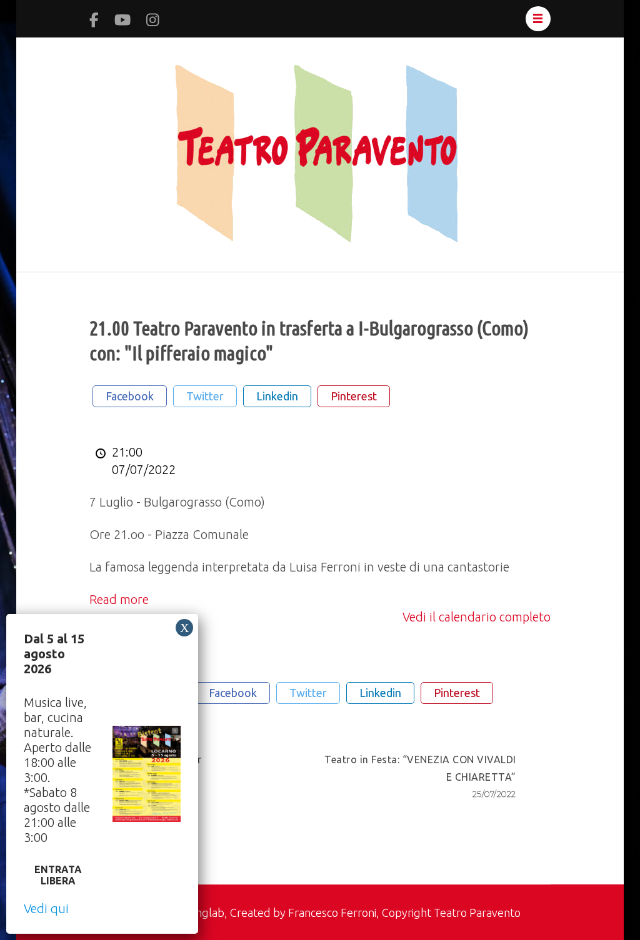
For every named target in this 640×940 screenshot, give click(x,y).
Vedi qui (46, 908)
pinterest (354, 396)
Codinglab (199, 912)
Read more (119, 599)
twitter (205, 396)
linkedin (277, 396)
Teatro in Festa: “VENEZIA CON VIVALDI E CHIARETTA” (420, 776)
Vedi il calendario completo (476, 617)
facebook (130, 396)
